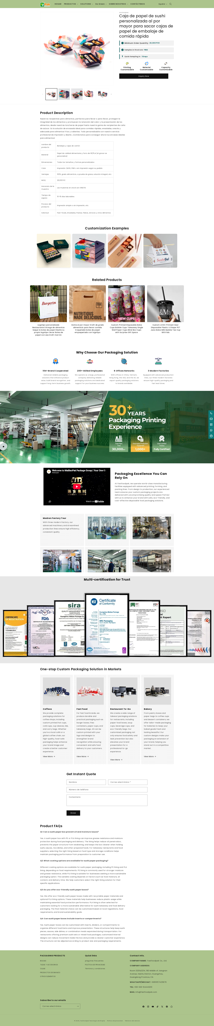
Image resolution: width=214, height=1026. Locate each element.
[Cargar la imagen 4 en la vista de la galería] (89, 94)
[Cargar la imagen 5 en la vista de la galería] (102, 94)
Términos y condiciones (95, 968)
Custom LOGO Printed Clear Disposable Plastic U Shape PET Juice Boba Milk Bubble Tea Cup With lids (165, 329)
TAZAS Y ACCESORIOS (49, 965)
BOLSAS (43, 961)
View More (48, 756)
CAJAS (42, 968)
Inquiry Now (144, 76)
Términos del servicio (132, 1021)
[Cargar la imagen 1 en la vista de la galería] (51, 94)
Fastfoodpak (84, 1021)
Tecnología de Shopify (97, 1021)
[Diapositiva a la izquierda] (42, 94)
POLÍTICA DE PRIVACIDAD (95, 965)
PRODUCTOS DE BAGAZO (50, 972)
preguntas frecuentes (94, 961)
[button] (71, 4)
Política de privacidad (115, 1021)
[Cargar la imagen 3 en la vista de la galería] (77, 94)
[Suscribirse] (77, 1006)
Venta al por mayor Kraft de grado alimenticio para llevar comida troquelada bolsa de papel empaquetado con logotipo (87, 329)
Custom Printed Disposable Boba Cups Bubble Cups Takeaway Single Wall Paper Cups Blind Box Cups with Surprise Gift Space (126, 329)
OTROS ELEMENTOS (48, 976)
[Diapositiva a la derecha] (111, 94)
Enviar (73, 813)
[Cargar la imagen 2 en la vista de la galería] (64, 94)
